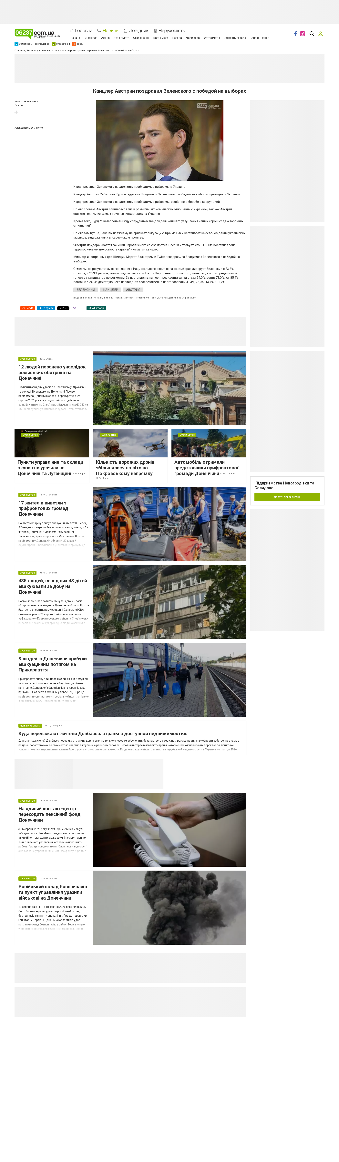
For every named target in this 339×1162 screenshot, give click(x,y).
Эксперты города (235, 37)
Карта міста (161, 37)
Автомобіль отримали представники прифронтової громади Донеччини (206, 467)
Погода (177, 37)
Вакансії (76, 37)
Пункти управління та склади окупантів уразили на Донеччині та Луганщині (50, 467)
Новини (111, 30)
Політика (19, 105)
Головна (84, 30)
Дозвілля (91, 37)
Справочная (135, 763)
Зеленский (86, 290)
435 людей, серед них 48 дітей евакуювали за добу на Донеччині (52, 586)
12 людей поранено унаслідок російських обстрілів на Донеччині (52, 372)
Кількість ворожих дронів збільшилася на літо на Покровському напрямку (125, 467)
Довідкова (193, 37)
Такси (157, 763)
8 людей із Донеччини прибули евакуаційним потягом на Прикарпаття (52, 664)
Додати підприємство (287, 496)
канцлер (110, 290)
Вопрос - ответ (259, 37)
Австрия (133, 290)
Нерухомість (172, 30)
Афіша (105, 37)
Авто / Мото (121, 37)
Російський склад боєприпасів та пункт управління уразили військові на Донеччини (52, 892)
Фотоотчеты (212, 37)
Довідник (139, 30)
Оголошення (141, 37)
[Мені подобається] (16, 112)
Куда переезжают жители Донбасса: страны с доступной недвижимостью (103, 733)
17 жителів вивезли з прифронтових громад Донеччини (43, 508)
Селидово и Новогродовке (99, 763)
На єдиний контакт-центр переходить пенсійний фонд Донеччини (49, 814)
